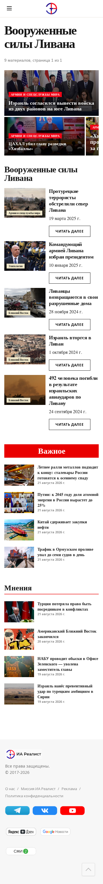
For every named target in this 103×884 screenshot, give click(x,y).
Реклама (69, 788)
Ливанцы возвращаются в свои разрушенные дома (73, 297)
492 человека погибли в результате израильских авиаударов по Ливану (73, 390)
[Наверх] (88, 869)
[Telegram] (17, 813)
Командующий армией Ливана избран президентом (71, 250)
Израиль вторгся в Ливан (70, 340)
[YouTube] (72, 813)
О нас (10, 788)
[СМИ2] (21, 854)
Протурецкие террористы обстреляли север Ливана (68, 200)
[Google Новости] (55, 834)
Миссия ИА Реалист (38, 788)
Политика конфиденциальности (34, 795)
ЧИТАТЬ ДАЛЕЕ (70, 231)
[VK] (45, 813)
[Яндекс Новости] (21, 834)
